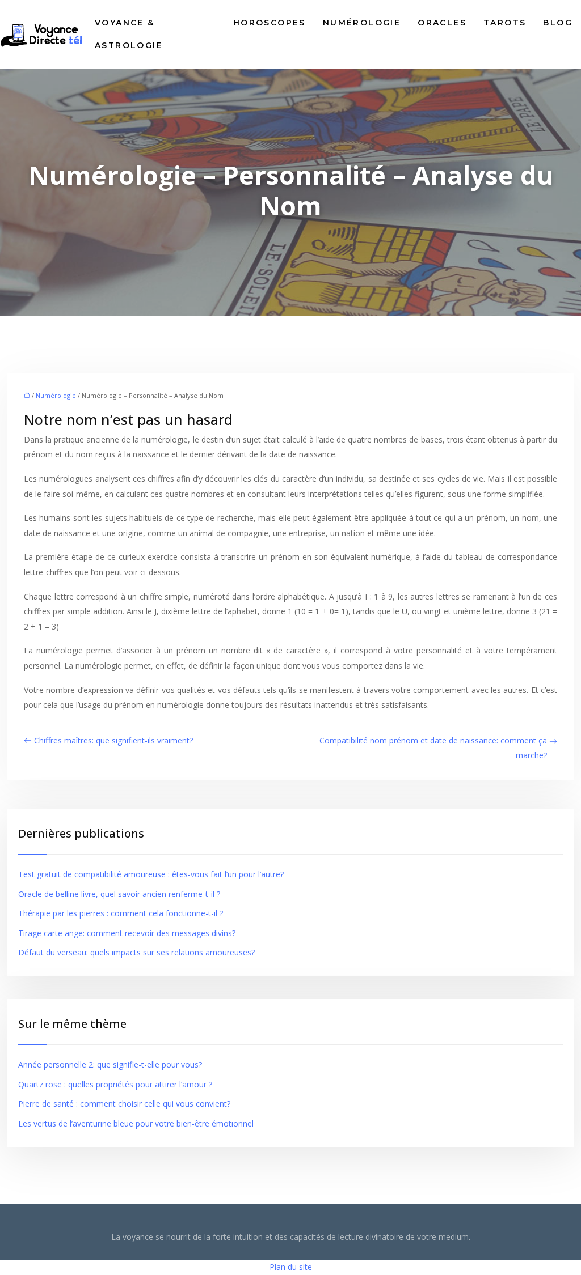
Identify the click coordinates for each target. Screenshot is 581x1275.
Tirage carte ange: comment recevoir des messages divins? (126, 933)
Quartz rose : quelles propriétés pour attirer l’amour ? (115, 1084)
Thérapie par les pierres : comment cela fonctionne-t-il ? (120, 913)
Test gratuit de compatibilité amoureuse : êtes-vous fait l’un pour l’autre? (151, 874)
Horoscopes (269, 23)
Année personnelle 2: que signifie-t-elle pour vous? (110, 1064)
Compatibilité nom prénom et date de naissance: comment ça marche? (433, 748)
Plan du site (291, 1266)
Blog (557, 23)
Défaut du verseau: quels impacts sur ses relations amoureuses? (136, 952)
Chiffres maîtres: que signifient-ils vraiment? (113, 740)
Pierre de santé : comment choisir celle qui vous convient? (124, 1103)
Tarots (504, 23)
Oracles (442, 23)
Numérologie (362, 23)
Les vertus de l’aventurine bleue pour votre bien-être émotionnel (136, 1123)
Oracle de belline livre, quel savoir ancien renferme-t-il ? (119, 894)
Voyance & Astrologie (129, 34)
